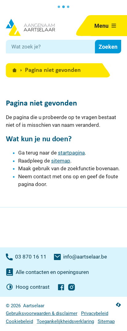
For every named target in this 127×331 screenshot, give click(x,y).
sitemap (60, 161)
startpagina (71, 153)
